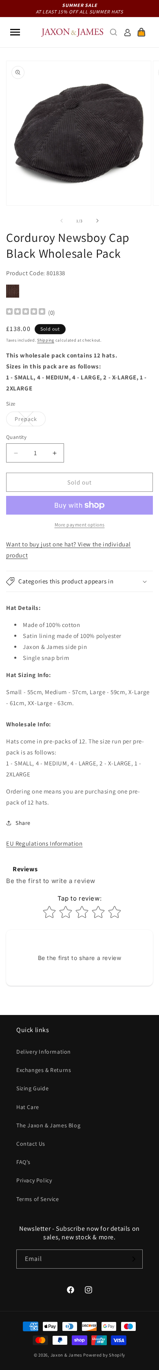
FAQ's (23, 1162)
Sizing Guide (32, 1088)
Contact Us (30, 1143)
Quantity (16, 437)
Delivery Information (43, 1051)
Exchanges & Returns (43, 1070)
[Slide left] (62, 221)
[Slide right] (97, 221)
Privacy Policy (34, 1180)
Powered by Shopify (104, 1355)
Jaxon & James (66, 1355)
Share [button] (23, 822)
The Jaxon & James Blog (48, 1125)
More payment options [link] (80, 525)
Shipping (45, 340)
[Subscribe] (133, 1259)
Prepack (30, 420)
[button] (15, 32)
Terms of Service (37, 1199)
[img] (25, 312)
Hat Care (27, 1107)
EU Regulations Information (44, 843)
